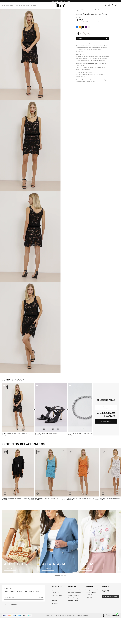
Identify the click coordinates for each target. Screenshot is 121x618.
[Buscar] (105, 5)
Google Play (55, 603)
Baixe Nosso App (56, 598)
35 (44, 429)
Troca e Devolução (73, 598)
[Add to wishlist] (31, 450)
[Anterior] (114, 444)
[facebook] (105, 591)
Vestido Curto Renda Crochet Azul (47, 498)
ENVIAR (41, 597)
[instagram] (103, 591)
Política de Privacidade (75, 590)
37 (53, 429)
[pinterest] (108, 591)
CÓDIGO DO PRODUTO (98, 43)
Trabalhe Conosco (57, 595)
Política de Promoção (74, 592)
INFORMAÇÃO (79, 43)
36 (49, 429)
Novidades (9, 5)
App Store (54, 600)
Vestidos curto (100, 10)
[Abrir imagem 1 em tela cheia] (30, 54)
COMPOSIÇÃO (87, 43)
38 (58, 429)
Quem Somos (56, 590)
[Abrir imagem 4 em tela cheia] (30, 327)
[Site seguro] (106, 615)
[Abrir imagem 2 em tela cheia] (30, 145)
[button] (117, 5)
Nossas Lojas (55, 592)
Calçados (33, 5)
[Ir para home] (60, 5)
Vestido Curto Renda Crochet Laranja (80, 498)
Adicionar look (106, 421)
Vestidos (92, 10)
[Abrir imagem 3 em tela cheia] (30, 236)
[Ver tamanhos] (5, 493)
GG (88, 33)
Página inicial (79, 10)
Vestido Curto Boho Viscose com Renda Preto (18, 498)
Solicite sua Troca (73, 595)
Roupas (17, 5)
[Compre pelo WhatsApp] (117, 614)
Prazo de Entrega (73, 600)
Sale (3, 5)
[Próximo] (118, 444)
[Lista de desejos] (113, 5)
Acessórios (25, 5)
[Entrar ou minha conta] (109, 5)
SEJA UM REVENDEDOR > (110, 596)
